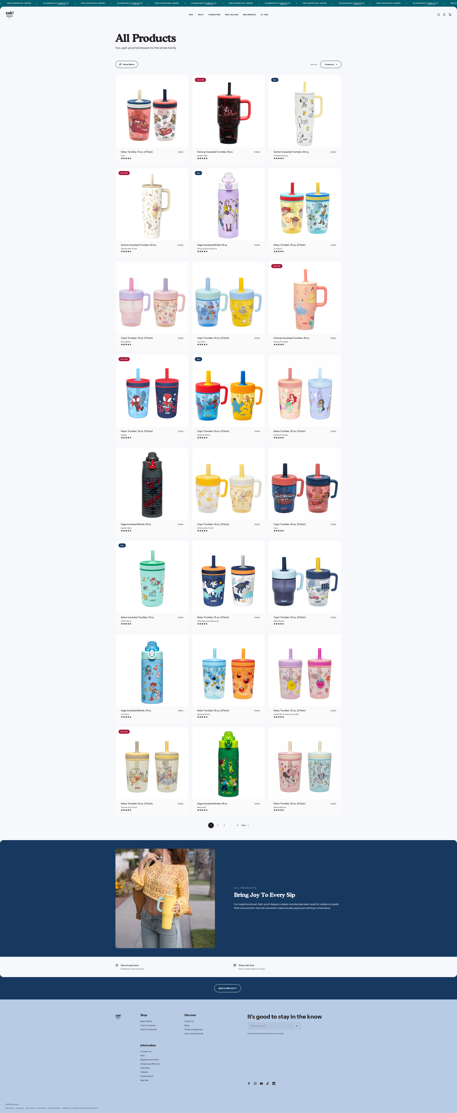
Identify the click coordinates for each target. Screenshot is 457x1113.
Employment (146, 1076)
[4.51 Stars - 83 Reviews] (126, 344)
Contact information (54, 1108)
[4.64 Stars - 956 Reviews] (126, 623)
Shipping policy (41, 1108)
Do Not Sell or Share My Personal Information (84, 1108)
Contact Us (146, 1051)
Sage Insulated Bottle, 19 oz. (212, 244)
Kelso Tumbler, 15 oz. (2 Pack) (137, 151)
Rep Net (144, 1080)
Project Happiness (193, 1029)
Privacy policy (20, 1108)
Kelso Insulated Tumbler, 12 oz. (137, 617)
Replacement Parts (149, 1059)
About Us (189, 1021)
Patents (144, 1072)
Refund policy (10, 1108)
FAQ (142, 1055)
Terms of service (30, 1108)
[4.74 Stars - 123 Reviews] (202, 158)
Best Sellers (146, 1021)
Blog (186, 1025)
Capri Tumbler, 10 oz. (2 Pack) (137, 338)
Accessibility (66, 1108)
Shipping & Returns (150, 1064)
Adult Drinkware (148, 1029)
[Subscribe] (296, 1026)
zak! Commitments (193, 1033)
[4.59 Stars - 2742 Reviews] (126, 158)
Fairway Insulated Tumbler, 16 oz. (215, 151)
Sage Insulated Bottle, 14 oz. (136, 710)
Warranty (145, 1068)
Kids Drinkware (148, 1025)
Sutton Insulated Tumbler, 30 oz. (291, 151)
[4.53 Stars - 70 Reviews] (202, 251)
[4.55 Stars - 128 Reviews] (279, 158)
